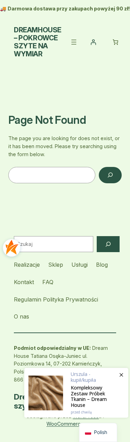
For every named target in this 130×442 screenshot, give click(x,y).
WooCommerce (65, 424)
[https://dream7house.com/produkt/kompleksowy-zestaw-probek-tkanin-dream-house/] (76, 393)
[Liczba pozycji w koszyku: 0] (115, 42)
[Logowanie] (93, 42)
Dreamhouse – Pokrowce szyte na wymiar (37, 42)
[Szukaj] (108, 244)
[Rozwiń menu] (74, 42)
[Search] (110, 175)
